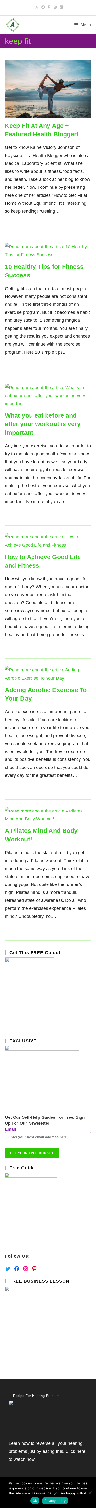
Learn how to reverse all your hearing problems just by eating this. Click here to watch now (47, 1451)
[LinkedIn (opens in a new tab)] (60, 7)
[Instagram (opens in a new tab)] (55, 7)
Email (10, 1129)
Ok (35, 1501)
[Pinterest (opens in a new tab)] (49, 7)
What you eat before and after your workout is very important (43, 424)
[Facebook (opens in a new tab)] (43, 7)
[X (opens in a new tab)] (36, 7)
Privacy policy (55, 1501)
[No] (89, 1492)
